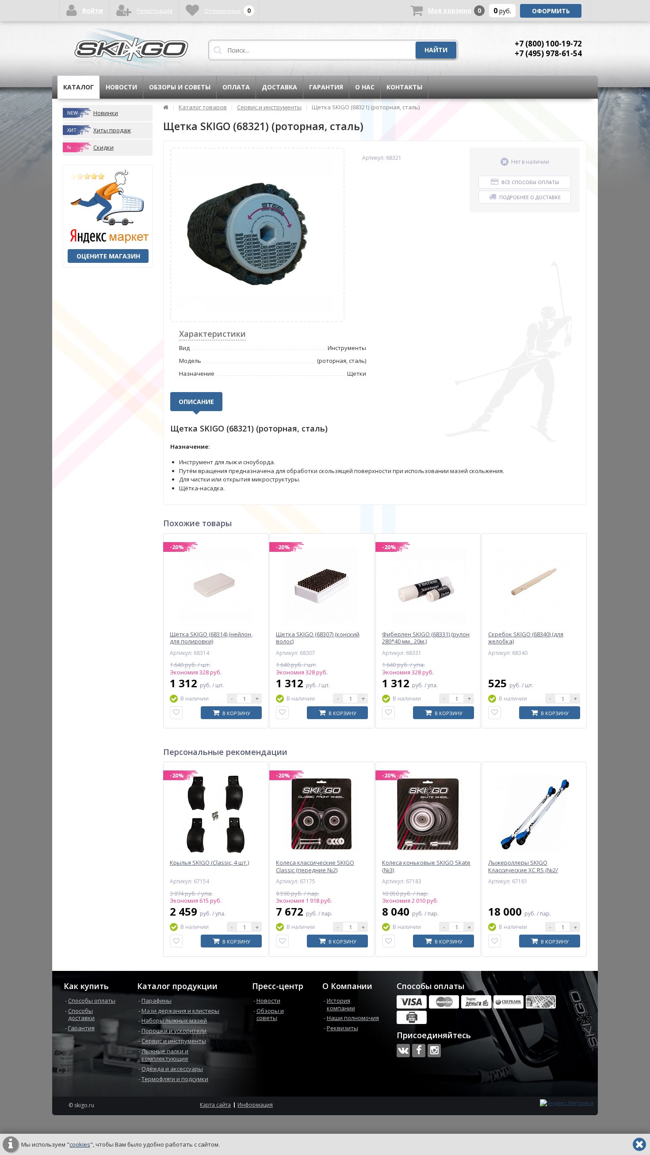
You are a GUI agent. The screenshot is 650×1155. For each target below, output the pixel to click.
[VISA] (412, 1002)
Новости (121, 87)
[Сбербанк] (508, 1002)
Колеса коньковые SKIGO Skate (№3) (426, 866)
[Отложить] (176, 712)
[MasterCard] (444, 1002)
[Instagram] (434, 1050)
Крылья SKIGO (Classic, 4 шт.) (209, 862)
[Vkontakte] (403, 1050)
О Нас (365, 87)
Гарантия (326, 87)
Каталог (78, 87)
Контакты (404, 87)
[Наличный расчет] (541, 1002)
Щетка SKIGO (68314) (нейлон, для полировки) (211, 638)
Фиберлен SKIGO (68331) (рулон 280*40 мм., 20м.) (426, 638)
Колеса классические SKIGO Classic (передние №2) (315, 866)
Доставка (279, 87)
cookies (79, 1144)
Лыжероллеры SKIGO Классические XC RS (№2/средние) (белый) (523, 870)
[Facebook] (418, 1050)
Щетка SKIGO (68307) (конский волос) (317, 638)
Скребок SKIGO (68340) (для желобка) (525, 638)
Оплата (236, 87)
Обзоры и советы (179, 87)
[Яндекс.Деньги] (476, 1002)
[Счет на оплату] (412, 1017)
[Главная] (165, 107)
